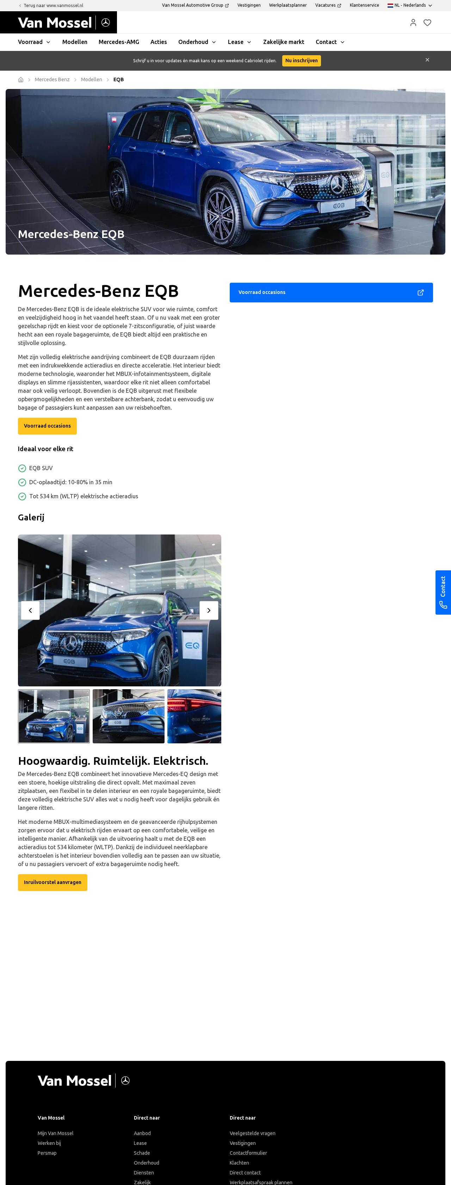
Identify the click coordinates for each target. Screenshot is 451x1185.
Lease (140, 1143)
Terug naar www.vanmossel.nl (53, 5)
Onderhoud (146, 1163)
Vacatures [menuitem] (325, 5)
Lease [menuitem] (235, 42)
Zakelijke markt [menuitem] (283, 42)
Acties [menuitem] (158, 42)
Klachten (239, 1163)
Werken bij (49, 1143)
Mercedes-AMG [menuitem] (119, 42)
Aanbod (142, 1133)
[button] (413, 22)
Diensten (144, 1173)
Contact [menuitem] (326, 42)
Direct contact (245, 1173)
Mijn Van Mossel (56, 1133)
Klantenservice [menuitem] (364, 5)
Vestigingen (243, 1143)
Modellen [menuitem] (74, 42)
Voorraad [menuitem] (30, 42)
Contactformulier (248, 1153)
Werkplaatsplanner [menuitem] (288, 5)
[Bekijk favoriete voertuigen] (427, 22)
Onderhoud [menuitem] (193, 42)
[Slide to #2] (129, 716)
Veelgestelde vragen (253, 1133)
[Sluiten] (427, 61)
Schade (142, 1153)
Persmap (47, 1153)
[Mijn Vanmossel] (413, 22)
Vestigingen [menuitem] (249, 5)
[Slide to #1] (54, 716)
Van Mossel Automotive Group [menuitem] (192, 5)
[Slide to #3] (203, 716)
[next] (208, 610)
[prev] (30, 610)
